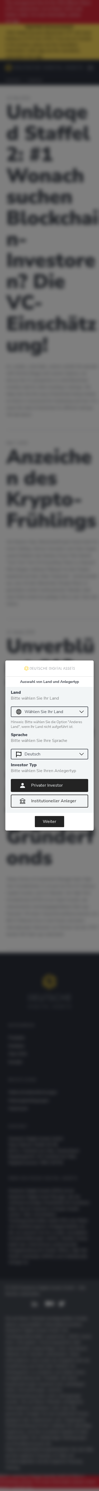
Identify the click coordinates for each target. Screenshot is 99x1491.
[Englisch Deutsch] (49, 754)
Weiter (49, 821)
